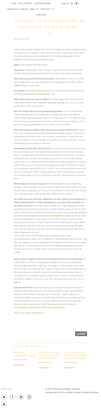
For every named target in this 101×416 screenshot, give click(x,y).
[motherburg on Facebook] (13, 397)
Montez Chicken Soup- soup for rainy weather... (49, 355)
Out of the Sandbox (65, 392)
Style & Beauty (25, 3)
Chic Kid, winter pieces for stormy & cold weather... (75, 355)
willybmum (47, 199)
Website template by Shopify (86, 392)
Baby (33, 9)
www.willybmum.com (55, 262)
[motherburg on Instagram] (30, 397)
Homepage (41, 14)
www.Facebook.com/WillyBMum (48, 215)
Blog (14, 3)
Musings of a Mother (17, 9)
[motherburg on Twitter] (4, 397)
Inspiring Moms (42, 3)
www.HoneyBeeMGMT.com (43, 94)
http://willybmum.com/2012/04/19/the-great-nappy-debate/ (39, 307)
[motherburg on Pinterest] (21, 397)
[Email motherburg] (4, 404)
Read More (19, 365)
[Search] (72, 3)
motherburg (57, 389)
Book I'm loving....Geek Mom (25, 354)
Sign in (65, 3)
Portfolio (46, 9)
